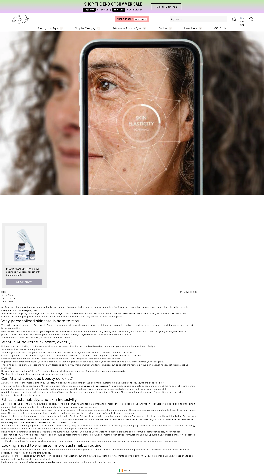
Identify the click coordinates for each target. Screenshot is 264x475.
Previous (185, 292)
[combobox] (132, 470)
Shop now (24, 281)
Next (194, 292)
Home (4, 292)
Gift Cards (220, 28)
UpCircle (9, 295)
